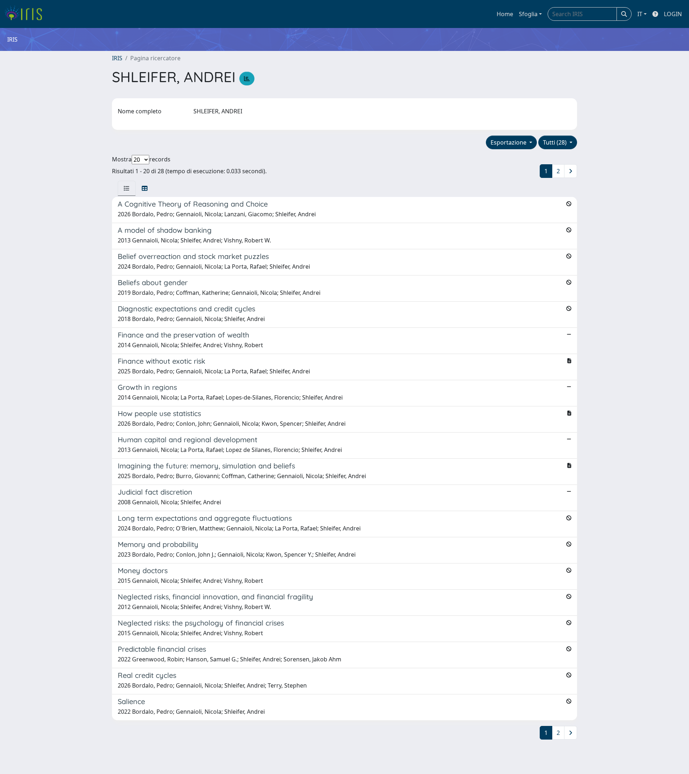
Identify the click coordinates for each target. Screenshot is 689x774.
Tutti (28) (555, 142)
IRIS (117, 58)
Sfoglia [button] (528, 14)
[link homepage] (26, 14)
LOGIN (673, 14)
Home (505, 14)
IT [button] (639, 14)
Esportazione (509, 142)
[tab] (127, 188)
